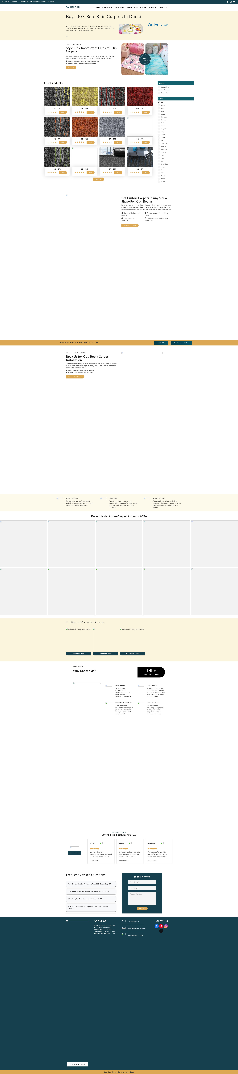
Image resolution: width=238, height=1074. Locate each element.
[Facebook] (227, 1)
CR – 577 (140, 169)
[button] (113, 7)
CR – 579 (112, 169)
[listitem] (105, 929)
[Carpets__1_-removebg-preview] (73, 7)
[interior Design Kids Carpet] (214, 543)
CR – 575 (112, 139)
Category (162, 83)
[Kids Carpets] (23, 543)
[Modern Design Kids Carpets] (166, 543)
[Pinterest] (234, 1)
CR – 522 (84, 139)
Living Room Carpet (132, 653)
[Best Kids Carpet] (23, 591)
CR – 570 (57, 139)
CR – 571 (57, 109)
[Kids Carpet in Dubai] (166, 591)
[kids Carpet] (71, 591)
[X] (161, 931)
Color (161, 98)
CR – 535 (84, 109)
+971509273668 (133, 922)
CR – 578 (140, 139)
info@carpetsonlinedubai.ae (137, 928)
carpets (79, 56)
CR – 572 (112, 109)
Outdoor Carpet (106, 653)
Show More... (94, 860)
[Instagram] (231, 1)
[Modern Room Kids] (214, 591)
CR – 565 (84, 169)
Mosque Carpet (78, 653)
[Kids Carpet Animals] (119, 591)
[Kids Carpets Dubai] (71, 543)
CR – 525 (140, 109)
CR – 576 (57, 169)
